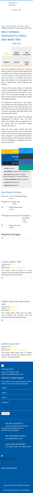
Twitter (26, 150)
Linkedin (26, 155)
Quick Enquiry (16, 163)
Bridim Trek (16, 202)
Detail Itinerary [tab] (16, 53)
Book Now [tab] (27, 63)
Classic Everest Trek (11, 262)
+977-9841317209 (12, 372)
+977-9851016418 (25, 447)
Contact (15, 10)
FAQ (20, 10)
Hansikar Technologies (21, 490)
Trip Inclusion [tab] (26, 53)
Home (3, 26)
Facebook (26, 161)
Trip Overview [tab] (6, 53)
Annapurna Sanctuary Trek (26, 218)
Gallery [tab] (16, 62)
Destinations (11, 26)
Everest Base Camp (15, 207)
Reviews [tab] (6, 62)
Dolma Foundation (16, 487)
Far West (20, 26)
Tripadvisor (27, 167)
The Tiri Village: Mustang (18, 196)
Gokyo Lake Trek (14, 225)
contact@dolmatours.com (14, 374)
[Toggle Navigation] (5, 20)
